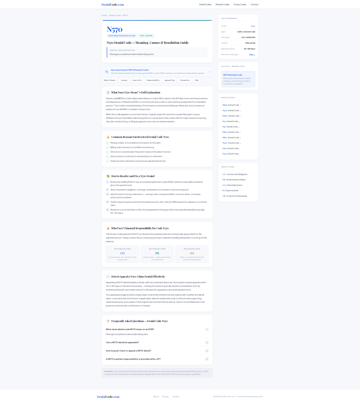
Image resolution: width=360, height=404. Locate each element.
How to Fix (137, 80)
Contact (254, 4)
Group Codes (240, 4)
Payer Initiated (230, 190)
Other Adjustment (232, 185)
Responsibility (153, 80)
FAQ (197, 80)
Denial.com (113, 4)
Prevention (185, 80)
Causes (124, 80)
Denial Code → (232, 105)
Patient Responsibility (234, 179)
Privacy (165, 396)
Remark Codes (222, 4)
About (156, 396)
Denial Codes (205, 4)
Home (104, 15)
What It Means (109, 80)
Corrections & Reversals (235, 196)
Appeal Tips (170, 80)
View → (252, 54)
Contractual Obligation (235, 174)
